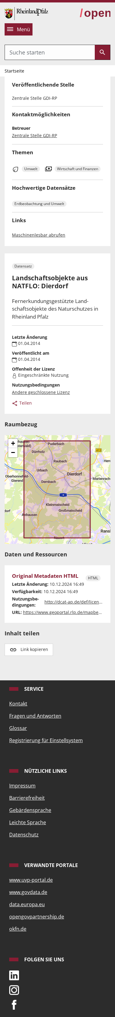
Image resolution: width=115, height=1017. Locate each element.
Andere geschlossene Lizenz (41, 392)
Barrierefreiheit (27, 798)
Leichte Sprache (27, 822)
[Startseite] (26, 13)
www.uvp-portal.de (31, 880)
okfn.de (17, 928)
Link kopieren (34, 649)
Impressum (22, 785)
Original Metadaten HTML (45, 576)
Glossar (18, 728)
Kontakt (18, 703)
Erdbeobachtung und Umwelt (39, 203)
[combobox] (50, 52)
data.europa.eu (27, 904)
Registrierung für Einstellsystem (46, 740)
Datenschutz (24, 834)
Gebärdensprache (30, 810)
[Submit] (102, 52)
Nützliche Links (45, 771)
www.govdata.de (28, 892)
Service (33, 689)
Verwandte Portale (50, 865)
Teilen (25, 403)
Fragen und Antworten (35, 715)
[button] (12, 443)
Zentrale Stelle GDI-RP (34, 135)
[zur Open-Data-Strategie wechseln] (95, 13)
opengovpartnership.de (36, 916)
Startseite (14, 71)
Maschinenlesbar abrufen (38, 235)
